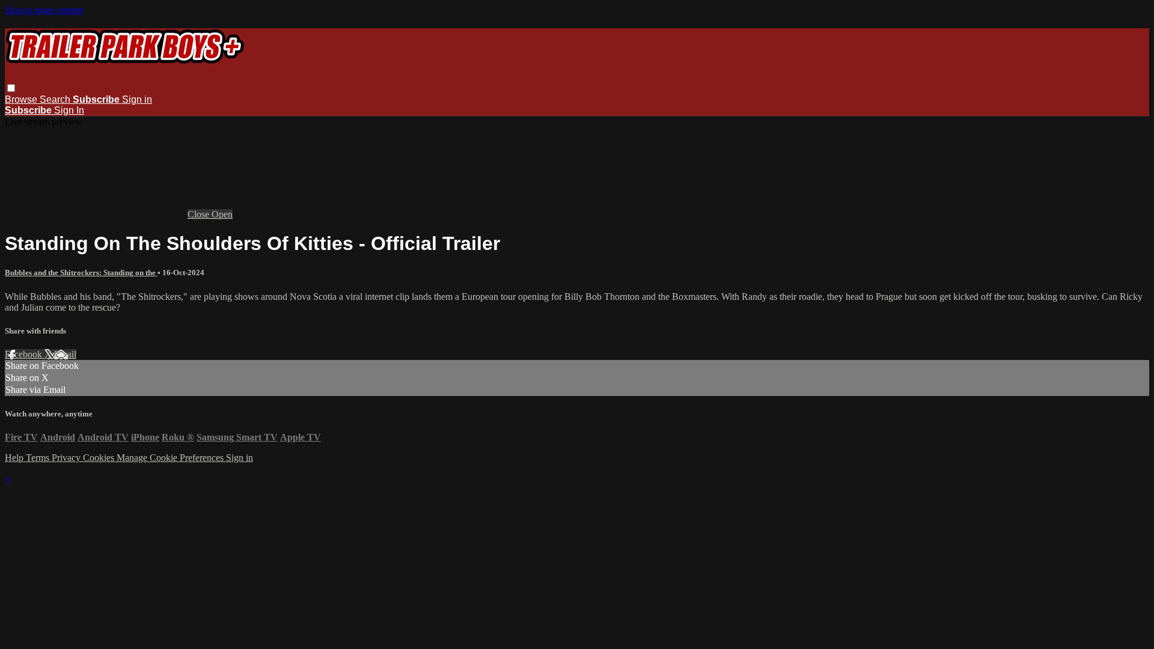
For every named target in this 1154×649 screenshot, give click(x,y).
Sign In (69, 110)
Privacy (67, 457)
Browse (22, 99)
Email (65, 354)
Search (56, 99)
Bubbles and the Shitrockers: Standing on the (81, 272)
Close (200, 214)
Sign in (137, 99)
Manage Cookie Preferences (171, 457)
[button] (11, 88)
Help (15, 457)
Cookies (100, 457)
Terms (39, 457)
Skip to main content (44, 10)
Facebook (24, 354)
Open (222, 214)
